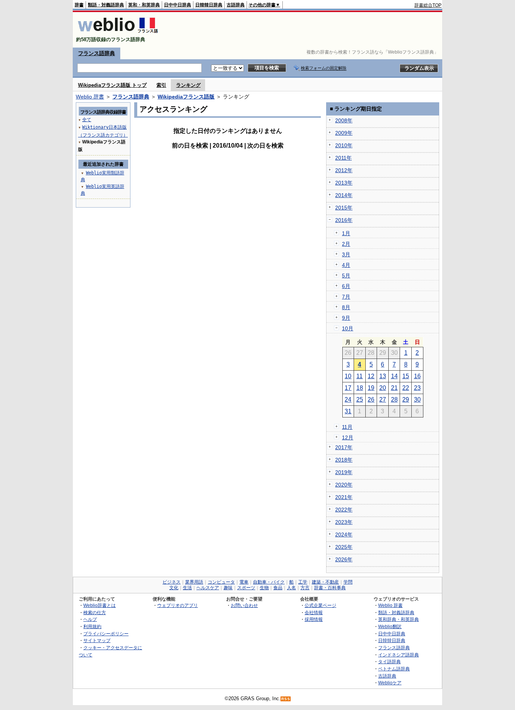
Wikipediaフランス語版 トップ (112, 85)
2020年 (344, 485)
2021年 (344, 497)
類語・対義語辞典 (106, 5)
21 (394, 388)
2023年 (344, 522)
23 (417, 388)
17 (348, 388)
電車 (243, 582)
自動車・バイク (269, 582)
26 (371, 399)
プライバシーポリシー (106, 633)
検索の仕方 (94, 612)
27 (382, 399)
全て (86, 119)
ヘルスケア (207, 587)
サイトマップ (96, 640)
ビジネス (171, 582)
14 (394, 376)
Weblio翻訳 (390, 626)
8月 (346, 307)
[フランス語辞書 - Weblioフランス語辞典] (117, 33)
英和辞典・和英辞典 (398, 619)
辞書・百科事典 (330, 587)
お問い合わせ (244, 605)
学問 (348, 582)
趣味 (228, 587)
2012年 (344, 170)
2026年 (344, 559)
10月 (347, 328)
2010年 (344, 145)
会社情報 (314, 612)
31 (348, 411)
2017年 (344, 447)
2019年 (344, 472)
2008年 (344, 120)
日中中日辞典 (177, 5)
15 (405, 376)
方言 (305, 587)
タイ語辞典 (389, 661)
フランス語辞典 (96, 53)
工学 (302, 582)
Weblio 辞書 (90, 97)
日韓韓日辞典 (208, 5)
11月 (347, 427)
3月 (346, 254)
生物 (264, 587)
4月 (346, 265)
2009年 (344, 133)
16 (417, 376)
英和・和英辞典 (144, 5)
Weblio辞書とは (99, 605)
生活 (187, 587)
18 (359, 388)
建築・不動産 (325, 582)
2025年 (344, 547)
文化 (173, 587)
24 (348, 399)
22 (405, 388)
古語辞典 (236, 5)
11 (359, 376)
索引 (161, 85)
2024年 (344, 534)
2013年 (344, 183)
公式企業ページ (320, 605)
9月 (346, 318)
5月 (346, 276)
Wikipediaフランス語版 (186, 97)
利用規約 (92, 626)
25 (359, 399)
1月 (346, 233)
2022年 (344, 510)
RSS (285, 699)
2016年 (344, 220)
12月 (347, 437)
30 (417, 399)
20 (382, 388)
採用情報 (314, 619)
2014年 (344, 195)
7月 (346, 297)
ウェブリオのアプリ (177, 605)
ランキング (188, 85)
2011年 (343, 158)
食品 (277, 587)
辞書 (79, 5)
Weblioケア (390, 682)
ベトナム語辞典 (394, 668)
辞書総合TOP (427, 5)
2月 (346, 244)
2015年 (344, 208)
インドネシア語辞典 (398, 654)
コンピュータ (221, 582)
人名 (291, 587)
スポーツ (246, 587)
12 (371, 376)
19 (371, 388)
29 (405, 399)
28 (394, 399)
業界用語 (194, 582)
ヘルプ (90, 619)
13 (382, 376)
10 (348, 376)
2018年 (344, 460)
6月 (346, 286)
